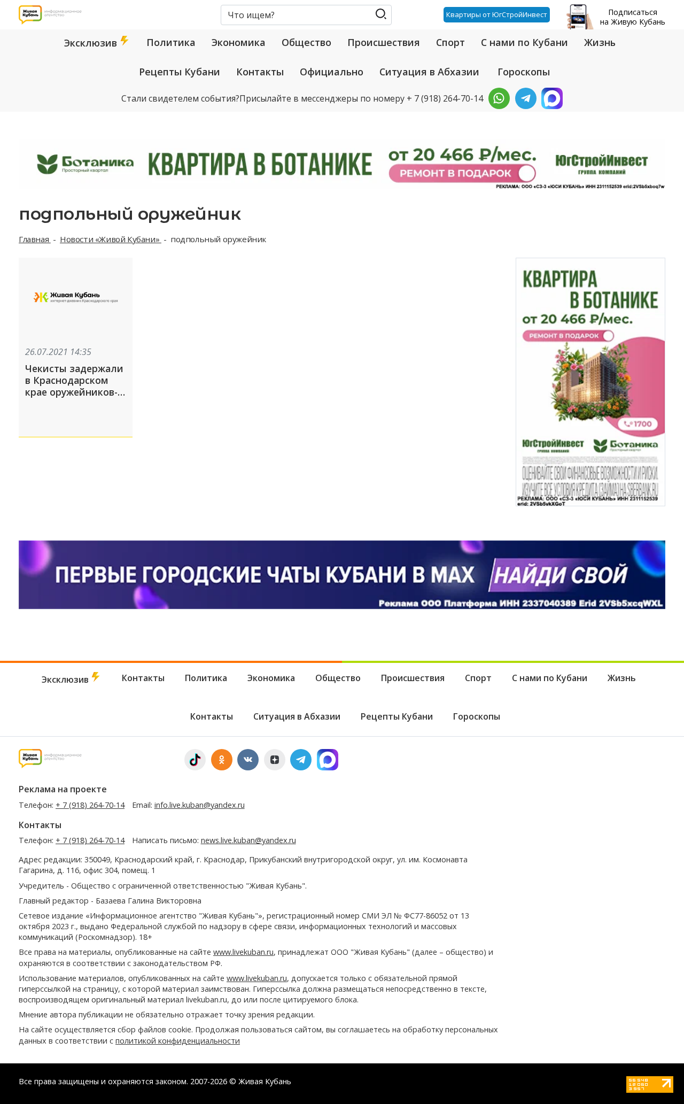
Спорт (450, 42)
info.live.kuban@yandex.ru (199, 805)
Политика (171, 42)
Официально (331, 71)
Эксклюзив (92, 42)
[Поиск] (381, 14)
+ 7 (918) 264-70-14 (90, 805)
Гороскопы (524, 71)
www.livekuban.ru (243, 952)
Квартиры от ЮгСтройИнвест (496, 14)
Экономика (239, 42)
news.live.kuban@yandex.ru (248, 840)
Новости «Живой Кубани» (110, 239)
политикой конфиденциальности (177, 1041)
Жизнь (600, 42)
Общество (306, 42)
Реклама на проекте (63, 789)
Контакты (260, 71)
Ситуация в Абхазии (429, 71)
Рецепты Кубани (179, 71)
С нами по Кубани (524, 42)
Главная (35, 239)
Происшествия (383, 42)
